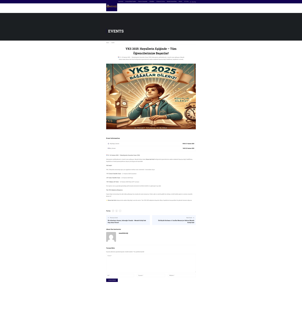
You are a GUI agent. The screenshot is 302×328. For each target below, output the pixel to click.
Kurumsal (120, 1)
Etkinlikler (152, 1)
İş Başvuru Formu (160, 1)
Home (107, 42)
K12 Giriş (186, 1)
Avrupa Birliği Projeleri (130, 1)
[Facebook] (113, 211)
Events (112, 42)
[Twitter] (116, 211)
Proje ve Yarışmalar (142, 1)
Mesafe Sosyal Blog (171, 1)
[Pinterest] (120, 211)
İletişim (180, 1)
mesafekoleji (123, 233)
